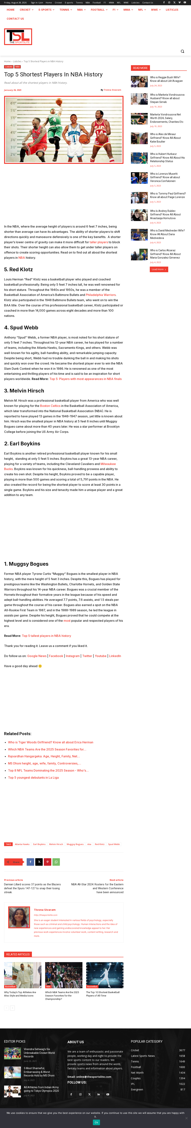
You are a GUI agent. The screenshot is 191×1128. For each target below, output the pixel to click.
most (67, 620)
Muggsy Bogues (75, 844)
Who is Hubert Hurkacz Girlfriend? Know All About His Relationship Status (167, 157)
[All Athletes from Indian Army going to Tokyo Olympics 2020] (12, 1091)
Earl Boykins (39, 844)
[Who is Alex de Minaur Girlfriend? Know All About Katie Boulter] (139, 138)
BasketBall (10, 986)
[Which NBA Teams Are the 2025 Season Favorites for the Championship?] (63, 975)
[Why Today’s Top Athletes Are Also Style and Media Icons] (22, 975)
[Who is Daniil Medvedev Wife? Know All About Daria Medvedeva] (139, 235)
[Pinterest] (47, 862)
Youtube (101, 656)
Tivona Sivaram (112, 89)
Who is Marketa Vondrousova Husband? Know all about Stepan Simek (167, 98)
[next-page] (12, 1008)
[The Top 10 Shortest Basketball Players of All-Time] (104, 975)
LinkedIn (115, 656)
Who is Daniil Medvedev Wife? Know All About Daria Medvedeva (167, 234)
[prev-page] (6, 1008)
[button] (182, 51)
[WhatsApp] (56, 862)
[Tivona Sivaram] (19, 922)
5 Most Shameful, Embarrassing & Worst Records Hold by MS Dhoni (39, 1072)
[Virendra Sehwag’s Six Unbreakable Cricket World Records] (12, 1053)
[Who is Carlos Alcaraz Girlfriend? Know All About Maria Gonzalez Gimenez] (139, 254)
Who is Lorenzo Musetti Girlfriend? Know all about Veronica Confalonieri (165, 177)
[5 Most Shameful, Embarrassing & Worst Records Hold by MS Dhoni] (12, 1072)
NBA (17, 67)
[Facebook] (164, 3)
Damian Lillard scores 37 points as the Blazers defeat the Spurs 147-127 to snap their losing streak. (32, 888)
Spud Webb (114, 844)
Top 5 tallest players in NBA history (46, 636)
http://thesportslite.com (45, 915)
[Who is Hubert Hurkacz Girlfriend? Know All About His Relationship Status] (139, 158)
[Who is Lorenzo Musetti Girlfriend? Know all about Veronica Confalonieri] (139, 178)
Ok (96, 1122)
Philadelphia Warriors (101, 295)
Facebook (56, 656)
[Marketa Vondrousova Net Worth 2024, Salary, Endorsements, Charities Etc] (139, 119)
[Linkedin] (98, 1094)
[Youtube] (185, 3)
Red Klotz (99, 844)
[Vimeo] (179, 3)
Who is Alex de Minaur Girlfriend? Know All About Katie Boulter (165, 138)
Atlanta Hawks (22, 844)
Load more (158, 269)
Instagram (73, 656)
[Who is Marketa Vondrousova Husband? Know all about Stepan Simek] (139, 99)
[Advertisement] (63, 196)
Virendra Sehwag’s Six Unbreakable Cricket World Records (39, 1053)
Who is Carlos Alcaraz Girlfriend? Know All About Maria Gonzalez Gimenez (165, 254)
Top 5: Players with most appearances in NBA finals (85, 379)
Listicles (17, 61)
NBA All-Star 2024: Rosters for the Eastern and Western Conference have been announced (97, 888)
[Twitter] (89, 1094)
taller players (99, 242)
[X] (174, 3)
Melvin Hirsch (56, 844)
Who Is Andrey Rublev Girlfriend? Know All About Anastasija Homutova (165, 214)
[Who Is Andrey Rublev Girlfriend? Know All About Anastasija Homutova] (139, 215)
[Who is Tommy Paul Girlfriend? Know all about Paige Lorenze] (139, 198)
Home (7, 61)
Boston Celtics (50, 406)
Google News (36, 656)
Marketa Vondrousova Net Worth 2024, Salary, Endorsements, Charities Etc (166, 118)
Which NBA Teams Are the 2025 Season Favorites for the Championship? (62, 995)
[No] (186, 1118)
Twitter (87, 656)
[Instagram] (169, 3)
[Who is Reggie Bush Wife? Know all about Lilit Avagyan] (139, 81)
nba (89, 844)
